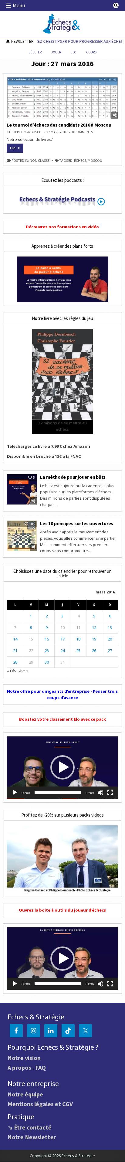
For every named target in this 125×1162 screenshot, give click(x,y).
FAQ (40, 1067)
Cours (91, 52)
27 (110, 650)
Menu (19, 5)
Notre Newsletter (32, 1137)
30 (47, 662)
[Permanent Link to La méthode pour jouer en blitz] (22, 489)
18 (78, 639)
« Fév (11, 671)
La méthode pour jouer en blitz (73, 477)
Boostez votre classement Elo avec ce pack (62, 719)
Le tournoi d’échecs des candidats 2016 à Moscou (59, 125)
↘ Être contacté (30, 1127)
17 (62, 639)
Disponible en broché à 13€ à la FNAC (44, 456)
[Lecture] (15, 793)
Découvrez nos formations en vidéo (62, 226)
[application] (62, 767)
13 (110, 627)
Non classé (39, 160)
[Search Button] (116, 5)
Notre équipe (25, 1094)
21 (15, 650)
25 (78, 650)
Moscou (95, 160)
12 (94, 627)
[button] (62, 767)
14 (15, 639)
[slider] (57, 792)
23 (47, 650)
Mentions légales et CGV (40, 1104)
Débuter (35, 52)
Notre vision (24, 1058)
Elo (73, 52)
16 (47, 639)
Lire (16, 149)
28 (15, 662)
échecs (80, 160)
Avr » (23, 671)
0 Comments (82, 132)
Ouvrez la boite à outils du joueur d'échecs (62, 910)
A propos (19, 1067)
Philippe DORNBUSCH (24, 132)
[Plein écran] (110, 793)
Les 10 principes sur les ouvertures (76, 523)
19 (94, 639)
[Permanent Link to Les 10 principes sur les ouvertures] (22, 536)
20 (110, 639)
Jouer (56, 52)
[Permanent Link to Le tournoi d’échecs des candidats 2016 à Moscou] (62, 98)
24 (62, 650)
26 (94, 650)
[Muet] (100, 793)
